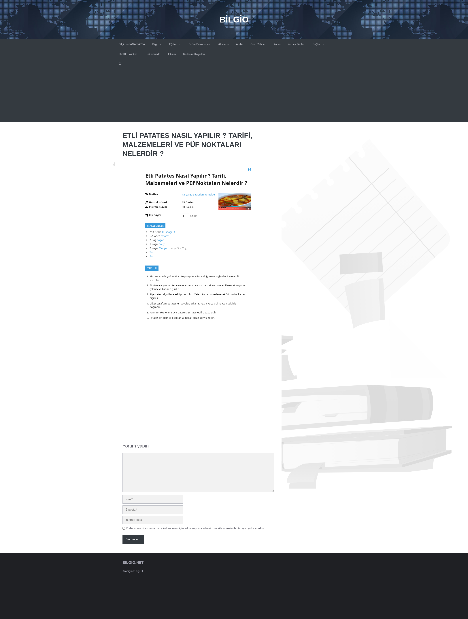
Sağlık (316, 44)
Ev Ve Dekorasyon (199, 44)
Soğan (160, 240)
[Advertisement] (234, 96)
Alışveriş (223, 44)
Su (151, 256)
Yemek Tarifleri (296, 44)
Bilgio (234, 19)
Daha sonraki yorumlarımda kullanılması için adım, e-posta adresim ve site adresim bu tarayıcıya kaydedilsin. (196, 528)
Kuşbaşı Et (168, 232)
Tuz (152, 252)
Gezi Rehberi (258, 44)
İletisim (171, 54)
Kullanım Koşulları (194, 54)
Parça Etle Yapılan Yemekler (199, 194)
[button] (120, 64)
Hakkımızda (153, 54)
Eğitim (173, 44)
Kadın (276, 44)
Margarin (164, 248)
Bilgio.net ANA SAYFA (132, 44)
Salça (162, 244)
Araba (239, 44)
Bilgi (154, 44)
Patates (165, 236)
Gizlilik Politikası (128, 54)
